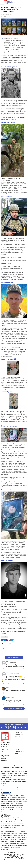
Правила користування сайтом (14, 765)
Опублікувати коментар (14, 657)
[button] (2, 2)
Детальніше (4, 746)
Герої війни (4, 637)
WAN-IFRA (3, 783)
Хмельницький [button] (12, 2)
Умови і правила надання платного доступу (14, 767)
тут (10, 777)
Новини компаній (19, 751)
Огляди (17, 753)
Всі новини (21, 2)
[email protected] (14, 856)
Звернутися (4, 760)
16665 (11, 17)
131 (6, 17)
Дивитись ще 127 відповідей (14, 708)
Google (4, 633)
